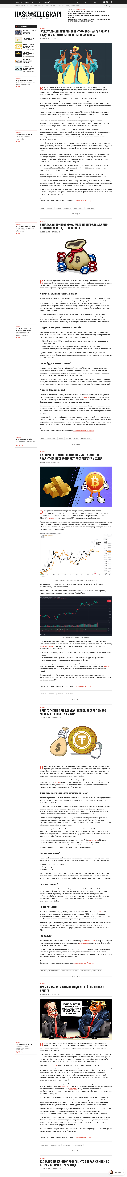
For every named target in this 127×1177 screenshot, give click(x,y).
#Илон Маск (44, 1145)
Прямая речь (29, 2)
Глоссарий (46, 2)
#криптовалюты (78, 208)
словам (106, 666)
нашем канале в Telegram (83, 200)
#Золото (43, 694)
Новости (19, 2)
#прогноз (49, 208)
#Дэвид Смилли (86, 438)
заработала (93, 840)
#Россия (30, 6)
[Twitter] (107, 2)
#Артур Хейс (67, 208)
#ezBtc (76, 438)
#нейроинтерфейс (54, 970)
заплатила (98, 911)
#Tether (43, 970)
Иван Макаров (44, 38)
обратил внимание (47, 646)
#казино (68, 438)
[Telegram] (104, 2)
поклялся (64, 1086)
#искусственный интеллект (70, 970)
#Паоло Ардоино (85, 970)
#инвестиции (90, 208)
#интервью (67, 1145)
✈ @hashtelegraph (107, 6)
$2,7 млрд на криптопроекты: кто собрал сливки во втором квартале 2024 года (74, 1163)
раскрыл (57, 782)
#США (42, 208)
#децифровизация (72, 6)
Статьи (38, 2)
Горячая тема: (76, 9)
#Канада (61, 438)
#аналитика (61, 6)
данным (86, 397)
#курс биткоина (20, 6)
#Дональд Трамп (55, 1145)
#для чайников (39, 6)
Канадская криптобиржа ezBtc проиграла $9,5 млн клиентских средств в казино (74, 226)
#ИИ (47, 6)
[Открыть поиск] (111, 2)
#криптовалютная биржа (48, 438)
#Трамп (52, 6)
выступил (73, 1089)
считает (50, 518)
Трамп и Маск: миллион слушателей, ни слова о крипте (72, 989)
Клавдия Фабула (45, 232)
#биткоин (58, 208)
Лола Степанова (45, 462)
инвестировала (90, 941)
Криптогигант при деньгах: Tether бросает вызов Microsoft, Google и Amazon (73, 712)
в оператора (84, 943)
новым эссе (70, 101)
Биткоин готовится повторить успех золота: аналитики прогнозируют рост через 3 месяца (71, 456)
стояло (54, 1065)
